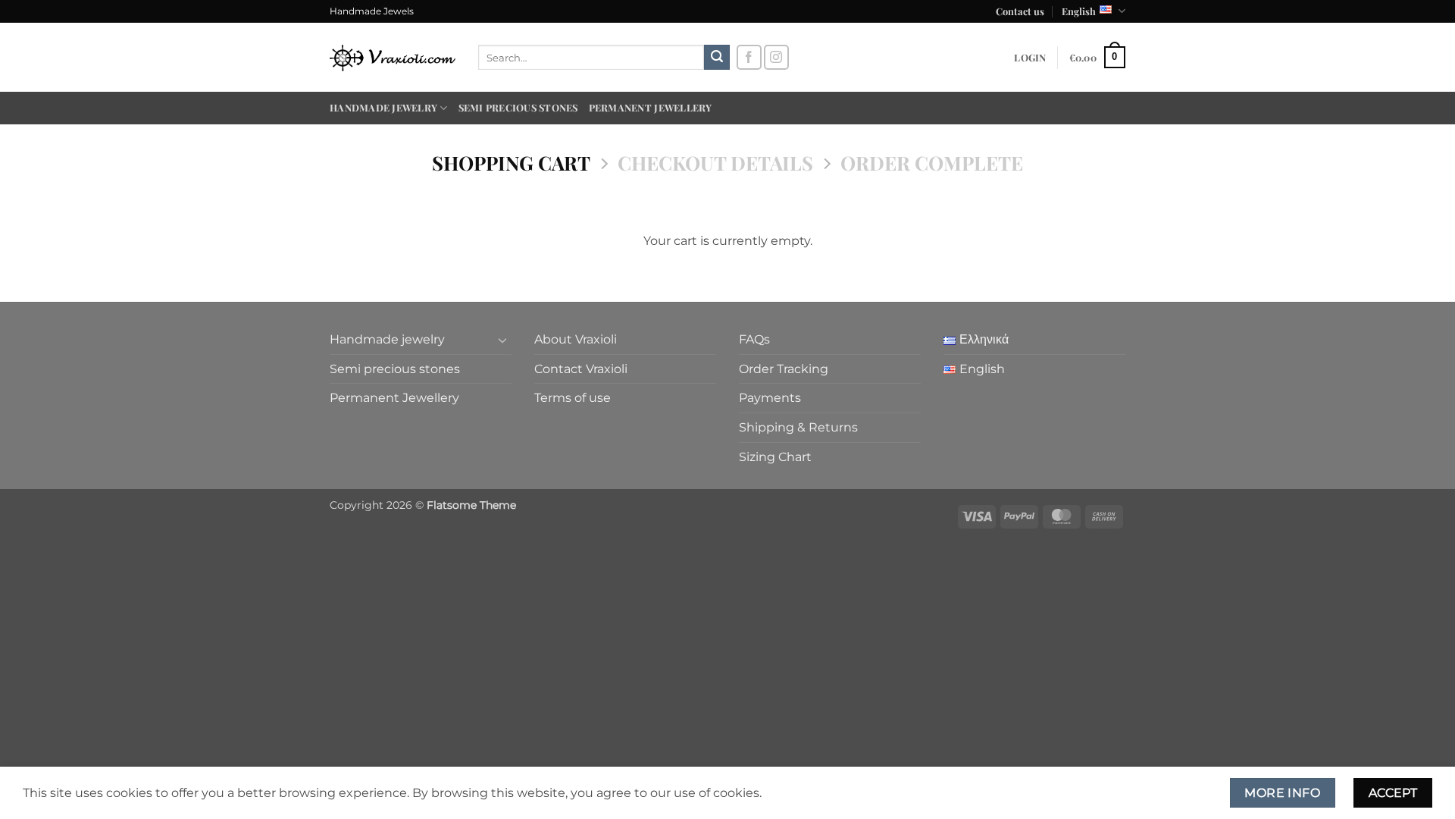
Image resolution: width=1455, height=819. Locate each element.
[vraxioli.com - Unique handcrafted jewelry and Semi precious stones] (392, 57)
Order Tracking (783, 369)
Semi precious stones (518, 107)
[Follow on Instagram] (776, 57)
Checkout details (715, 162)
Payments (770, 398)
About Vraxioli (575, 339)
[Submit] (717, 58)
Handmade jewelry (383, 107)
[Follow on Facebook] (749, 57)
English (1079, 11)
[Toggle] (502, 340)
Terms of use (572, 398)
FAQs (754, 339)
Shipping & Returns (798, 427)
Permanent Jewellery (650, 107)
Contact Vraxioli (580, 369)
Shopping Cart (511, 162)
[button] (1030, 57)
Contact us (1020, 11)
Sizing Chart (775, 457)
